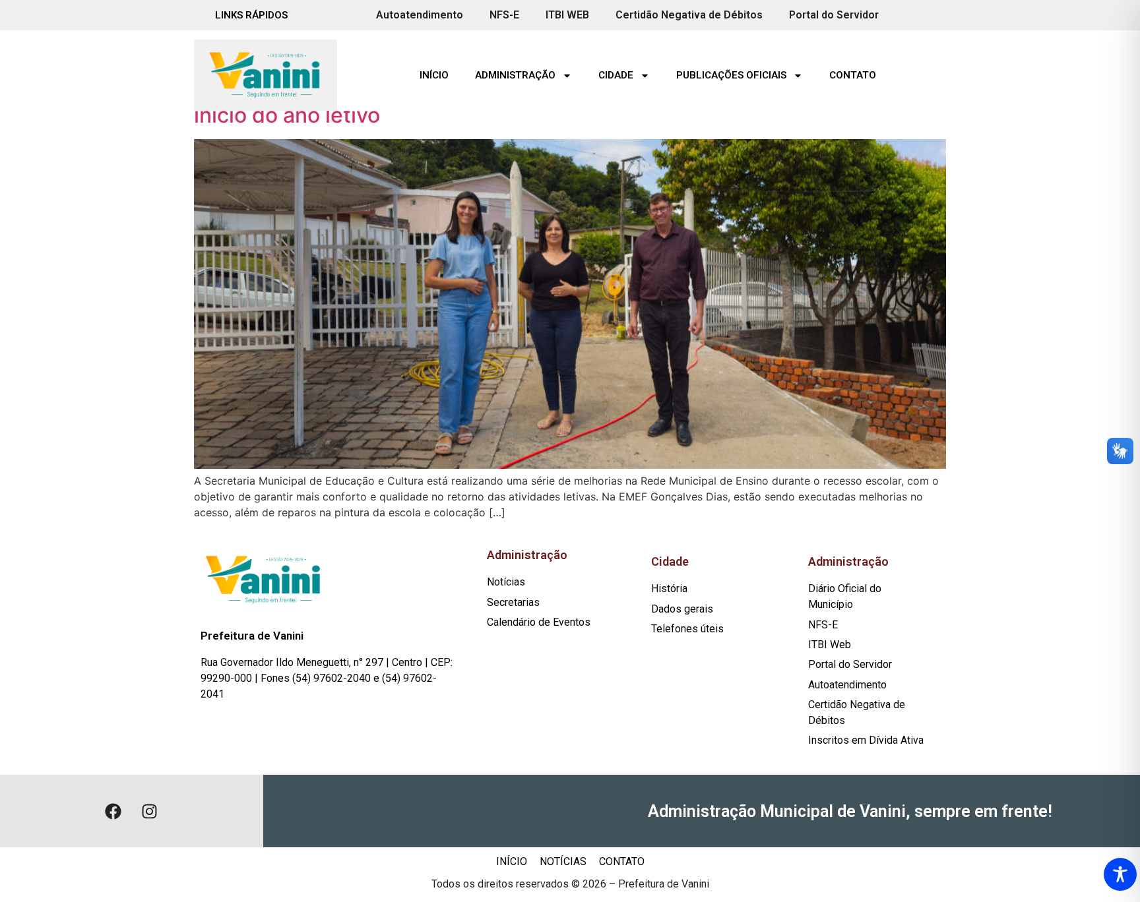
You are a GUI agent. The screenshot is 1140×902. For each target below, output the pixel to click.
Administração (515, 75)
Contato (852, 75)
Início (434, 75)
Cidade (615, 75)
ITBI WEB (567, 15)
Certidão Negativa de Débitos (689, 15)
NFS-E (504, 15)
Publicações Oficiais (731, 75)
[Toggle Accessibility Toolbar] (1120, 874)
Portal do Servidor (834, 15)
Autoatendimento (419, 15)
